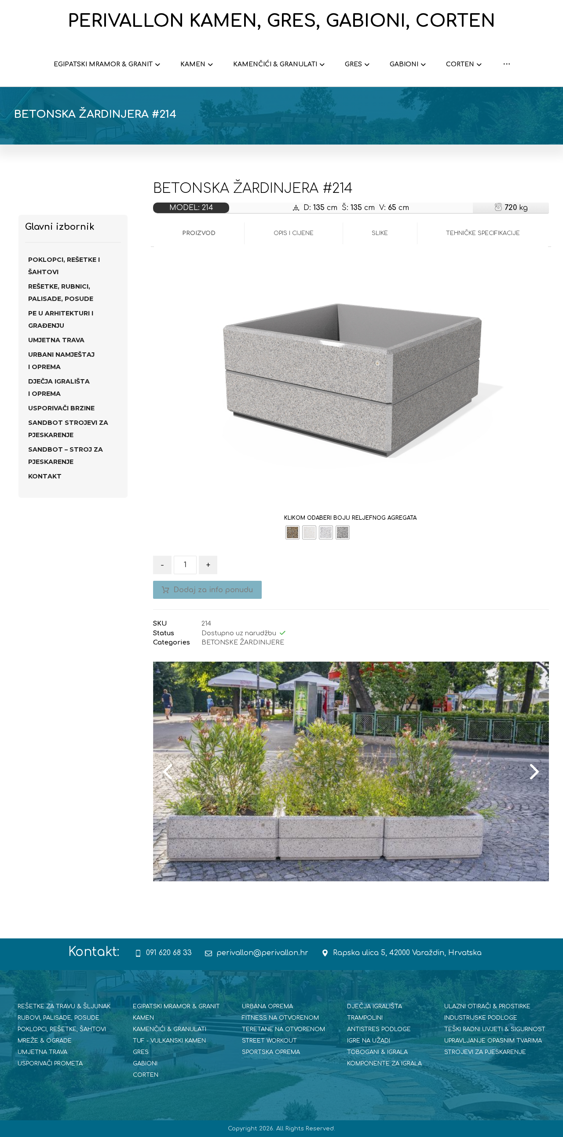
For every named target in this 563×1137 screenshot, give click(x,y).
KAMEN (143, 1018)
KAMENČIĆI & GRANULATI (169, 1029)
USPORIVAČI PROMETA (50, 1064)
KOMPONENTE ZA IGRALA (384, 1064)
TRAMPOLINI (365, 1018)
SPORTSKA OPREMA (271, 1052)
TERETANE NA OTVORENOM (283, 1029)
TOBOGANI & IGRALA (377, 1052)
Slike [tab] (380, 233)
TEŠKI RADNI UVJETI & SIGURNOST (494, 1029)
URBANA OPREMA (267, 1006)
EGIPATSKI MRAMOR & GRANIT (176, 1006)
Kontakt (45, 476)
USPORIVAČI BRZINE (61, 408)
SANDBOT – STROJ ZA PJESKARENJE (65, 455)
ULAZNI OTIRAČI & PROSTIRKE (487, 1006)
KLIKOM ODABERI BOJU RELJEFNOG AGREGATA (350, 518)
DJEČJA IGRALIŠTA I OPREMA (59, 387)
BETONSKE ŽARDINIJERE (242, 642)
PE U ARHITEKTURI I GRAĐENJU (60, 319)
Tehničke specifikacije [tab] (483, 233)
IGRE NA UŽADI (368, 1041)
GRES (141, 1052)
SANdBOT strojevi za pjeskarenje (68, 429)
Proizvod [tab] (199, 233)
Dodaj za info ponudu (213, 590)
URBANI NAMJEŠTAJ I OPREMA (61, 361)
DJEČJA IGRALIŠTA (374, 1006)
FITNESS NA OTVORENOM (280, 1018)
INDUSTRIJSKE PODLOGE (480, 1018)
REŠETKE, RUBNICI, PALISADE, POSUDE (60, 292)
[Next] (533, 771)
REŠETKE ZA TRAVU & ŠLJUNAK (64, 1006)
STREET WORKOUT (269, 1041)
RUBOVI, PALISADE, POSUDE (58, 1018)
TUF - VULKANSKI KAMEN (169, 1041)
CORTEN (145, 1075)
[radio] (292, 532)
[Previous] (168, 771)
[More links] (506, 64)
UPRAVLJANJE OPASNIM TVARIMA (493, 1041)
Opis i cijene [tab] (294, 233)
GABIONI (145, 1064)
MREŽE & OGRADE (45, 1041)
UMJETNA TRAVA (56, 340)
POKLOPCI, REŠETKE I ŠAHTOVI (64, 266)
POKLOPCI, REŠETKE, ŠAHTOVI (62, 1029)
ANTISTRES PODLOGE (379, 1029)
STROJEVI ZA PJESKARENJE (485, 1052)
